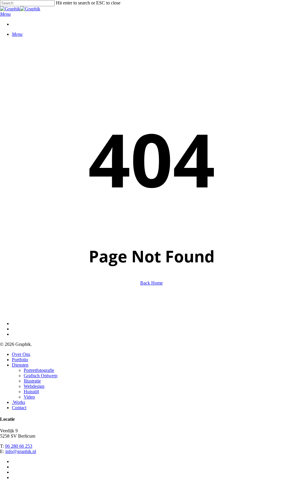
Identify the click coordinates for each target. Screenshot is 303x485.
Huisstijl (31, 391)
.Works (18, 402)
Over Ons (21, 354)
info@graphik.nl (20, 451)
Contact (19, 407)
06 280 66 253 (18, 446)
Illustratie (32, 380)
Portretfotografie (39, 370)
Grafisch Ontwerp (40, 375)
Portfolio (20, 359)
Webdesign (34, 386)
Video (29, 396)
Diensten (20, 364)
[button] (5, 14)
